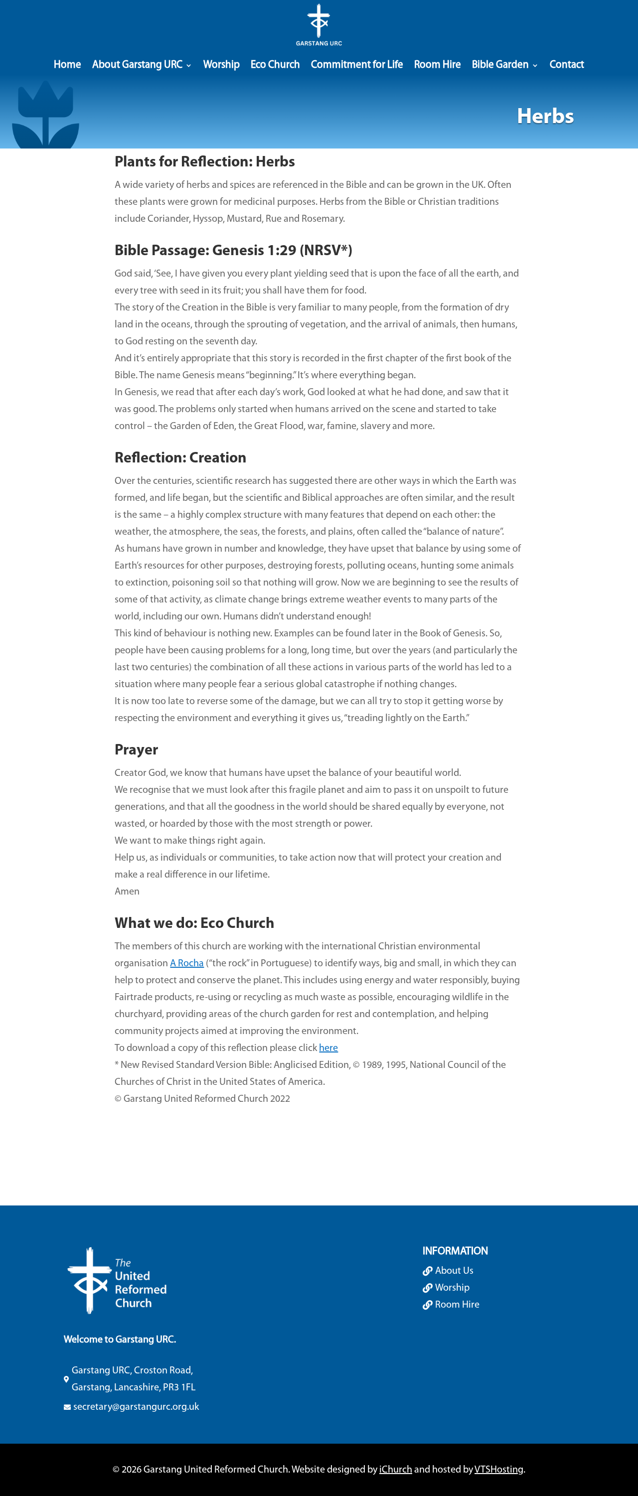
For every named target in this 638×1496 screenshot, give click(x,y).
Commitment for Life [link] (357, 65)
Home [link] (67, 65)
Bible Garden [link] (500, 65)
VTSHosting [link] (499, 1470)
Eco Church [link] (275, 65)
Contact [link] (567, 65)
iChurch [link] (395, 1470)
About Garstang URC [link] (137, 65)
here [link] (328, 1048)
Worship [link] (221, 65)
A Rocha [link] (187, 964)
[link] (319, 25)
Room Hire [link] (437, 65)
